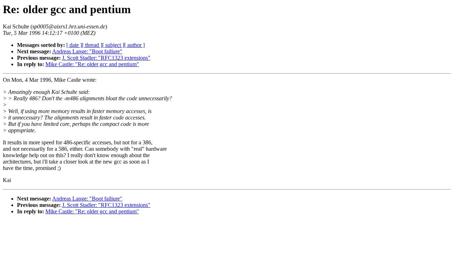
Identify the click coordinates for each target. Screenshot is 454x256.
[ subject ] (113, 45)
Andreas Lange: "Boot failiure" (87, 51)
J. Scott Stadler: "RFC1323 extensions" (106, 58)
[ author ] (134, 45)
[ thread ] (92, 45)
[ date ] (74, 45)
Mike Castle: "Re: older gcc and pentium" (92, 64)
